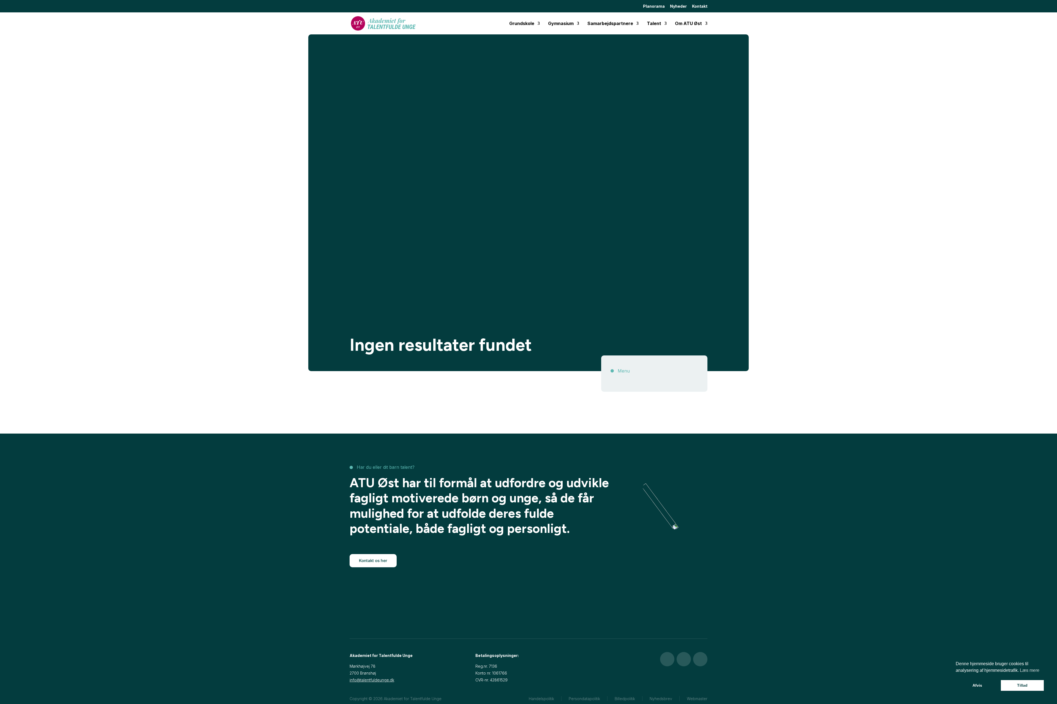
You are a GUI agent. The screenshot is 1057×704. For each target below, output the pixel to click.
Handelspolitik (541, 698)
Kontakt (699, 6)
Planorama (654, 6)
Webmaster (697, 698)
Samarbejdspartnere (610, 23)
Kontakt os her (373, 560)
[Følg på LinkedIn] (700, 659)
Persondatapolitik (584, 698)
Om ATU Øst (688, 23)
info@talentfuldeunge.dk (372, 680)
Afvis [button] (977, 685)
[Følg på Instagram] (684, 659)
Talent (654, 23)
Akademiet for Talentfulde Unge (413, 698)
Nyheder (678, 6)
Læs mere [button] (1029, 670)
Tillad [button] (1022, 685)
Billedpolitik (625, 698)
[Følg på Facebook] (667, 659)
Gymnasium (561, 23)
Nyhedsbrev (661, 698)
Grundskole (521, 23)
